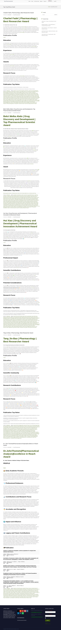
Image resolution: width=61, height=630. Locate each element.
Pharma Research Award (21, 325)
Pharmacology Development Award (15, 434)
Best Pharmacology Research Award (22, 93)
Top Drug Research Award (30, 437)
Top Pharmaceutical (8, 1)
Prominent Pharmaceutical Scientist (14, 595)
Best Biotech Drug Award (31, 195)
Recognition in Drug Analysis (10, 596)
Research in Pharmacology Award (8, 103)
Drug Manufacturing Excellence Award (12, 200)
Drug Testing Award (9, 324)
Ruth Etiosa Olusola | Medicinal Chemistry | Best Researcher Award (49, 32)
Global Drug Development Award (26, 96)
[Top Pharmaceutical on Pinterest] (25, 611)
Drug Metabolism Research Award (23, 200)
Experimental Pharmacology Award (28, 429)
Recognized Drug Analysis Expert (20, 596)
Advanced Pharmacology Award (18, 425)
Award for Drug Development (33, 90)
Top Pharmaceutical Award (14, 207)
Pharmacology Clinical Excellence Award (28, 100)
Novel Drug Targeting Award (16, 204)
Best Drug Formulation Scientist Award (18, 196)
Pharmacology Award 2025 (30, 433)
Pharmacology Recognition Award (29, 101)
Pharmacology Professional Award (18, 101)
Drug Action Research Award (31, 94)
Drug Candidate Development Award (32, 199)
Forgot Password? (48, 623)
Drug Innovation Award (17, 322)
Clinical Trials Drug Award (10, 199)
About (32, 1)
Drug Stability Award (23, 323)
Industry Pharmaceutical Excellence (26, 592)
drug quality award (24, 590)
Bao (7, 346)
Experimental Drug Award (28, 324)
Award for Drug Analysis (10, 589)
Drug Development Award (21, 318)
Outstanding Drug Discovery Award (25, 97)
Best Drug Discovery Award (24, 426)
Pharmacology (24, 26)
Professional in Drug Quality (17, 595)
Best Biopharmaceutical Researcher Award (19, 195)
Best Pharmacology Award (33, 426)
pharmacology (22, 32)
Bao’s (9, 388)
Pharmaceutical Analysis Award (29, 593)
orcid (4, 140)
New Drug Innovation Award (31, 203)
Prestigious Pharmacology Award (32, 436)
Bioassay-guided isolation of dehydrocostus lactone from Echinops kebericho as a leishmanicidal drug (19, 193)
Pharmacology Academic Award (32, 99)
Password (48, 614)
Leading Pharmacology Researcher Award (12, 97)
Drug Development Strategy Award (11, 320)
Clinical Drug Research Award (21, 427)
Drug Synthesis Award (30, 323)
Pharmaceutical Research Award (25, 98)
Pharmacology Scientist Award (18, 102)
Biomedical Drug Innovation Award (33, 197)
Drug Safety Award (9, 201)
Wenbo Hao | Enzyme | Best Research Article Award (49, 22)
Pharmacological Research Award (11, 99)
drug (7, 237)
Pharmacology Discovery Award (27, 434)
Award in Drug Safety (17, 589)
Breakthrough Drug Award (25, 198)
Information (50, 1)
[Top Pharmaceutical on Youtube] (23, 611)
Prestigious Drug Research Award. (21, 436)
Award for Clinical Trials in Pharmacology (30, 425)
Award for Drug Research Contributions (9, 91)
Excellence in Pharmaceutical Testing (32, 591)
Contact (55, 1)
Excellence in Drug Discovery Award (18, 324)
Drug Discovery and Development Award (20, 94)
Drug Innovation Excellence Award (26, 322)
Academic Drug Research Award (18, 194)
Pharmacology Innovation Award (24, 435)
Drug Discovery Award (30, 94)
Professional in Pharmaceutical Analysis (28, 595)
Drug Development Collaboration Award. (31, 318)
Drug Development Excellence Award (9, 319)
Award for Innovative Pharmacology (29, 91)
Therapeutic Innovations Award (19, 103)
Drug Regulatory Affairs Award (27, 323)
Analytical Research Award (27, 588)
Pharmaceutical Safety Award (8, 595)
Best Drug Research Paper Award (30, 196)
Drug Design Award (13, 318)
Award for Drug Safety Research (29, 194)
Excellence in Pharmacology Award (15, 96)
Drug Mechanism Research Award (11, 323)
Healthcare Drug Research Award (27, 202)
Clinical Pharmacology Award (10, 94)
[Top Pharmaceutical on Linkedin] (18, 613)
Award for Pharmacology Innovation (19, 92)
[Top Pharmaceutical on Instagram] (27, 611)
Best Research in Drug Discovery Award (15, 317)
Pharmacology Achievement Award (8, 100)
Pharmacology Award (18, 100)
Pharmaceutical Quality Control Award (32, 594)
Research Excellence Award (30, 596)
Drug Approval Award (25, 317)
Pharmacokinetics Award (10, 433)
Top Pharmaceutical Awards (21, 620)
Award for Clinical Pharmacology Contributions (20, 90)
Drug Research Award (22, 95)
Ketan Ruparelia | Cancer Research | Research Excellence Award (49, 28)
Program (45, 1)
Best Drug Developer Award (29, 316)
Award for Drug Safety (19, 91)
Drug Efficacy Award (15, 321)
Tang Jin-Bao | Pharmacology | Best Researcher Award (18, 333)
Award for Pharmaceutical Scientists (30, 426)
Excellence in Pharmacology (18, 429)
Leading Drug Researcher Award (12, 203)
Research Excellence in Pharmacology (9, 437)
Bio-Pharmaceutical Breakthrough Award (20, 197)
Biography (8, 90)
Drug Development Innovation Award (21, 319)
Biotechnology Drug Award (16, 198)
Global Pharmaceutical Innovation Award (15, 202)
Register (41, 1)
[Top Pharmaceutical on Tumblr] (21, 613)
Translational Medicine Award (24, 207)
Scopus (4, 37)
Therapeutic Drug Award (24, 327)
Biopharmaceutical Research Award (27, 317)
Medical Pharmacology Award (31, 432)
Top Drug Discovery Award (32, 327)
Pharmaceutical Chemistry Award (22, 205)
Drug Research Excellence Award (31, 95)
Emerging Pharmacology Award (8, 429)
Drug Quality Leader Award (32, 590)
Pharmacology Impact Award (13, 435)
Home (29, 1)
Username (48, 610)
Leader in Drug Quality (20, 593)
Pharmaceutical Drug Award (30, 325)
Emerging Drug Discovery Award (17, 201)
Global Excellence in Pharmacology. (16, 430)
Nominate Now (36, 1)
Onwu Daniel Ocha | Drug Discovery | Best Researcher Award (48, 35)
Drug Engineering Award (22, 321)
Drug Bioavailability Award (33, 317)
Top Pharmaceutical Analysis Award (25, 597)
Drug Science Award (17, 323)
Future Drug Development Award (28, 201)
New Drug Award (8, 325)
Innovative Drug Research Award (15, 431)
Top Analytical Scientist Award (15, 597)
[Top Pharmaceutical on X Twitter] (18, 611)
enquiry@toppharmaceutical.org (36, 612)
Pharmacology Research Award (8, 102)
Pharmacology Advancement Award (19, 433)
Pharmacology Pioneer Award (8, 101)
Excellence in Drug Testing (21, 591)
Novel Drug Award (14, 325)
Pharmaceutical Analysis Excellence (9, 594)
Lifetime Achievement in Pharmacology (20, 432)
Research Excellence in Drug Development (30, 102)
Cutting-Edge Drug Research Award (21, 94)
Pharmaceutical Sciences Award (11, 206)
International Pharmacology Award (26, 431)
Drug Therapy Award (33, 428)
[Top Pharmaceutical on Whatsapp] (23, 613)
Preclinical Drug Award (30, 206)
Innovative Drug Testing (13, 593)
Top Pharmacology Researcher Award (31, 103)
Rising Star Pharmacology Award (21, 437)
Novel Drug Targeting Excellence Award (27, 204)
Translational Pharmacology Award (15, 438)
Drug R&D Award (19, 323)
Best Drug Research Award (12, 93)
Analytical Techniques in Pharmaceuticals (26, 589)
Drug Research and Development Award (12, 95)
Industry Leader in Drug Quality (15, 592)
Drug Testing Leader (14, 591)
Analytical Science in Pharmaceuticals (13, 589)
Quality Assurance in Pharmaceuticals (26, 595)
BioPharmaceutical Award (7, 198)
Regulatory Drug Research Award (14, 327)
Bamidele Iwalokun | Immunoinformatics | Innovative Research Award (48, 25)
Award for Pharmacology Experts (14, 426)
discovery (10, 136)
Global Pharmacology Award (26, 430)
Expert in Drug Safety (6, 592)
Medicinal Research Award (22, 203)
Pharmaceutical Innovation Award (14, 98)
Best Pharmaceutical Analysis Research (27, 589)
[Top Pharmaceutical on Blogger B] (21, 611)
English (50, 0)
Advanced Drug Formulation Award (19, 316)
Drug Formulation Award (31, 321)
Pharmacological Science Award (22, 99)
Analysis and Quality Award (17, 588)
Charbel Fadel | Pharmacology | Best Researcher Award (18, 12)
